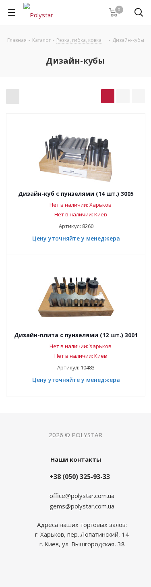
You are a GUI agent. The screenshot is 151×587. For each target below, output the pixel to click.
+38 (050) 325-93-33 (80, 476)
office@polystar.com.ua (82, 496)
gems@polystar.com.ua (82, 506)
